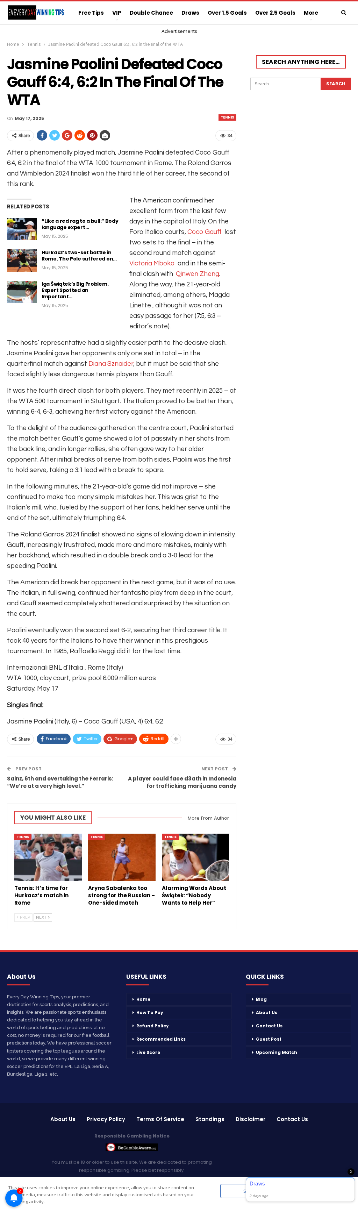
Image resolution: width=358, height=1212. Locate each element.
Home (143, 999)
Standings (209, 1119)
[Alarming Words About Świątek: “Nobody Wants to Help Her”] (195, 857)
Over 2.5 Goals (275, 12)
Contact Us (269, 1026)
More (311, 12)
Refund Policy (152, 1026)
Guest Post (268, 1039)
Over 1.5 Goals (227, 12)
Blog (261, 999)
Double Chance (151, 12)
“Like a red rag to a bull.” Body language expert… (80, 224)
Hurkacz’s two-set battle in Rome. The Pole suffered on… (79, 255)
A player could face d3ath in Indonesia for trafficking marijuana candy (182, 782)
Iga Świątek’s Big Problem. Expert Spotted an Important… (75, 290)
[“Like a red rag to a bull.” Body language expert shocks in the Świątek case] (22, 229)
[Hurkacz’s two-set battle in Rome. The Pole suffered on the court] (22, 260)
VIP (116, 12)
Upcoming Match (276, 1052)
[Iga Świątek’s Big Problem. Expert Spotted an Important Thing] (22, 292)
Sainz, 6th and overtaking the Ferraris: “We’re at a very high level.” (60, 782)
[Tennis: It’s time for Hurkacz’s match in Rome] (48, 857)
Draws (190, 12)
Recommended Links (161, 1039)
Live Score (148, 1052)
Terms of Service (160, 1119)
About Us (266, 1012)
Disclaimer (250, 1119)
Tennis (227, 117)
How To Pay (149, 1012)
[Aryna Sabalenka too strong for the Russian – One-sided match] (122, 857)
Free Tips (91, 12)
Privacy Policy (106, 1119)
